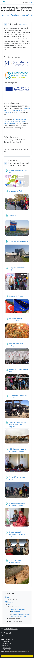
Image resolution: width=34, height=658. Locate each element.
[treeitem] (17, 609)
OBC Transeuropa (7, 639)
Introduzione (14, 24)
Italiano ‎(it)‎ (4, 646)
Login (30, 2)
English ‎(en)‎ (7, 648)
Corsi (8, 15)
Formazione (7, 643)
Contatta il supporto (10, 629)
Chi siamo (6, 641)
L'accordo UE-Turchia (27, 15)
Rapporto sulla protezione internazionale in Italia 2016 (17, 110)
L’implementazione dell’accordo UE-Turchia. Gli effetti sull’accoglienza (15, 121)
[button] (5, 24)
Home (3, 15)
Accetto (17, 656)
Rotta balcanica (15, 15)
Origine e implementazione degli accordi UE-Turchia (18, 163)
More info (9, 652)
